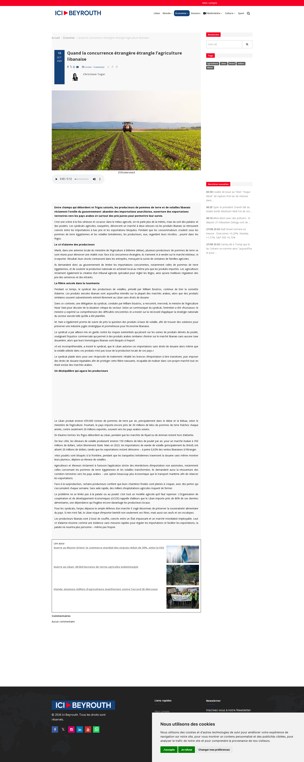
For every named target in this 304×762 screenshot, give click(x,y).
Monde (167, 13)
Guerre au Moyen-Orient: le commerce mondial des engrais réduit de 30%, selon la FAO (109, 547)
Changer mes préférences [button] (214, 749)
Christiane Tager (94, 74)
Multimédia (213, 13)
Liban (157, 13)
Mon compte (209, 3)
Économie (180, 13)
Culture (229, 13)
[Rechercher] (247, 44)
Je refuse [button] (186, 749)
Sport (241, 13)
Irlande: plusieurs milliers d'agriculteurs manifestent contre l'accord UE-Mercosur (106, 589)
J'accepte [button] (169, 749)
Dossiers (195, 13)
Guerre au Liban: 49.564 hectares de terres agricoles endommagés (96, 566)
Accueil (56, 37)
